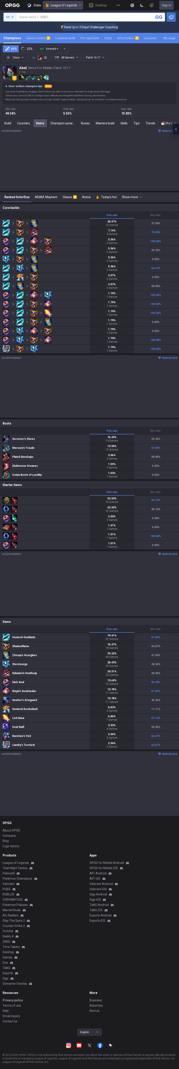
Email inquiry (11, 1016)
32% (30, 49)
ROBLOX (8, 894)
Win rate (155, 215)
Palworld (9, 873)
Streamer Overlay (15, 983)
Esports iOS (97, 920)
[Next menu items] (175, 123)
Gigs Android (98, 894)
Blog (6, 841)
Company (9, 835)
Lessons (150, 38)
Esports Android (101, 915)
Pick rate (111, 215)
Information (127, 38)
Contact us (10, 1021)
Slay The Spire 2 (14, 920)
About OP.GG (11, 830)
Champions (12, 38)
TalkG (6, 968)
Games (7, 957)
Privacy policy (13, 1000)
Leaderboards (65, 38)
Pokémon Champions (17, 878)
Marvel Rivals (12, 910)
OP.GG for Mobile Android (107, 863)
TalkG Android (99, 905)
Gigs (6, 978)
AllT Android (98, 873)
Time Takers (11, 947)
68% (14, 49)
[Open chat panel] (175, 129)
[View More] (118, 5)
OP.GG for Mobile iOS (104, 868)
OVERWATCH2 (13, 899)
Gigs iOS (95, 899)
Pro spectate (90, 38)
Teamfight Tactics (15, 868)
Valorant (8, 884)
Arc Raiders (11, 915)
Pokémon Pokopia (15, 905)
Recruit (94, 1011)
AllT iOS (95, 878)
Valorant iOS (98, 889)
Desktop (8, 952)
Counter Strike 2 (14, 926)
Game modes (37, 38)
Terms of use (12, 1005)
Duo (5, 962)
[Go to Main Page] (12, 5)
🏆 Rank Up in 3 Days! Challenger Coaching (80, 27)
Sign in (166, 5)
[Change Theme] (142, 5)
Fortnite (8, 931)
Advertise (96, 1005)
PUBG (6, 889)
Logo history (11, 846)
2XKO (6, 941)
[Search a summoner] (158, 17)
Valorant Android (101, 884)
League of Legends (64, 5)
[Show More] (132, 5)
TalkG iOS (96, 910)
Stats (108, 38)
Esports (8, 973)
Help (6, 1011)
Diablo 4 (8, 936)
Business (96, 1000)
